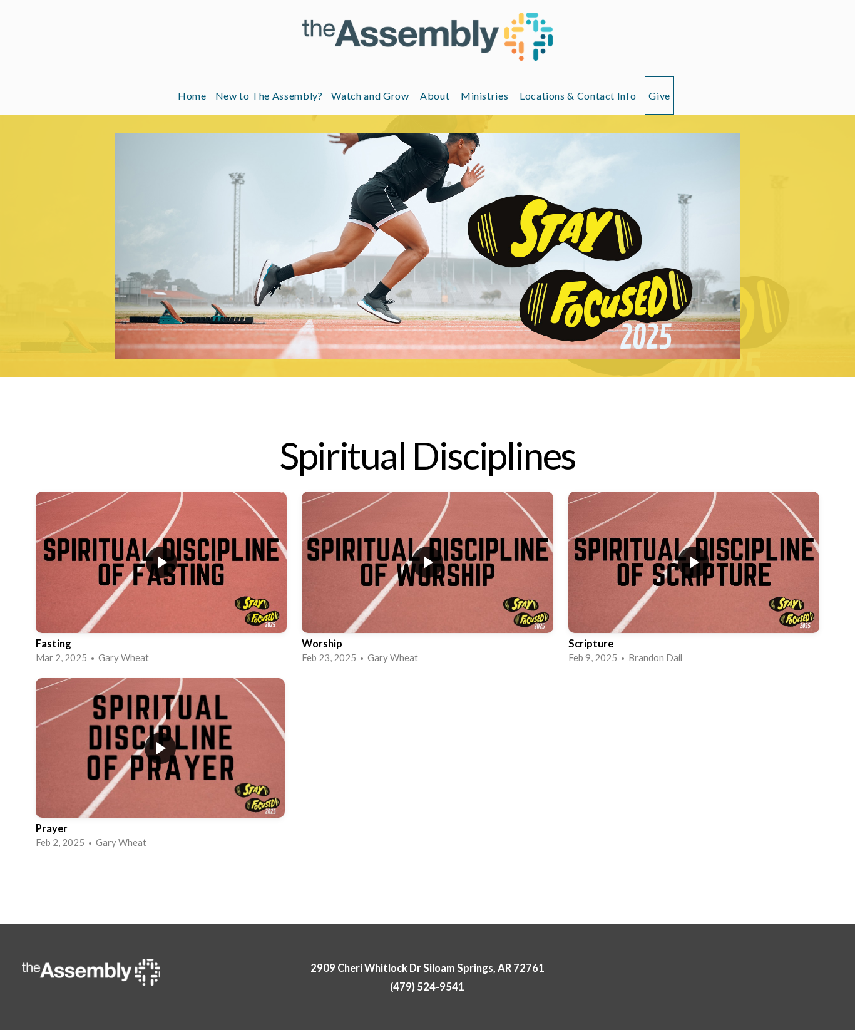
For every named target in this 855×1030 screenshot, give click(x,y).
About (436, 95)
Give (659, 95)
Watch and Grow (371, 95)
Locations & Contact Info (578, 95)
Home (192, 95)
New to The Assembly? (269, 95)
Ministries (486, 95)
